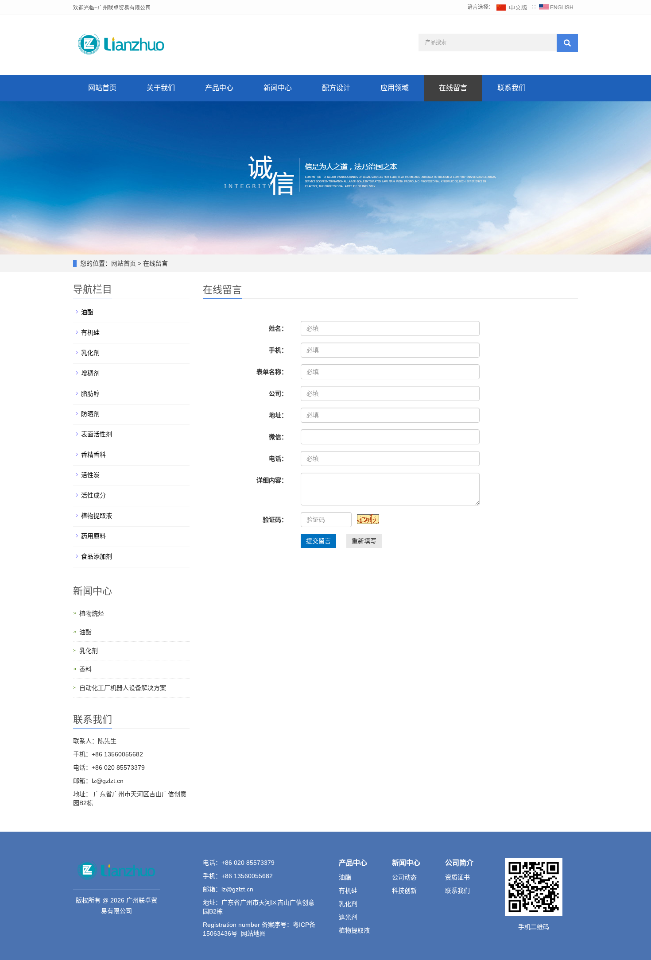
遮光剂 (348, 917)
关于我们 (161, 88)
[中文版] (512, 7)
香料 (85, 669)
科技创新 (404, 890)
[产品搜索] (567, 43)
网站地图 (253, 933)
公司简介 (459, 863)
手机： (278, 350)
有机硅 (90, 332)
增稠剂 (90, 373)
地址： (278, 415)
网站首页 (102, 88)
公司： (278, 393)
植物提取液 (96, 515)
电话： (278, 458)
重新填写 (364, 540)
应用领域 (394, 88)
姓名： (278, 328)
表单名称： (271, 371)
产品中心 (219, 88)
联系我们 (511, 88)
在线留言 (453, 88)
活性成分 (93, 495)
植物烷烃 (91, 613)
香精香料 (93, 454)
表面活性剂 (96, 434)
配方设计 (336, 88)
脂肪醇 (90, 393)
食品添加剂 (96, 556)
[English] (556, 7)
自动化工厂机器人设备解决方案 (122, 687)
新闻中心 (278, 88)
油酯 (87, 312)
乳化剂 (90, 352)
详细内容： (271, 480)
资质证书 (457, 877)
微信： (278, 436)
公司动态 (404, 877)
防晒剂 (90, 413)
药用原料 (93, 536)
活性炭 (90, 474)
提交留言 (318, 540)
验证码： (275, 519)
